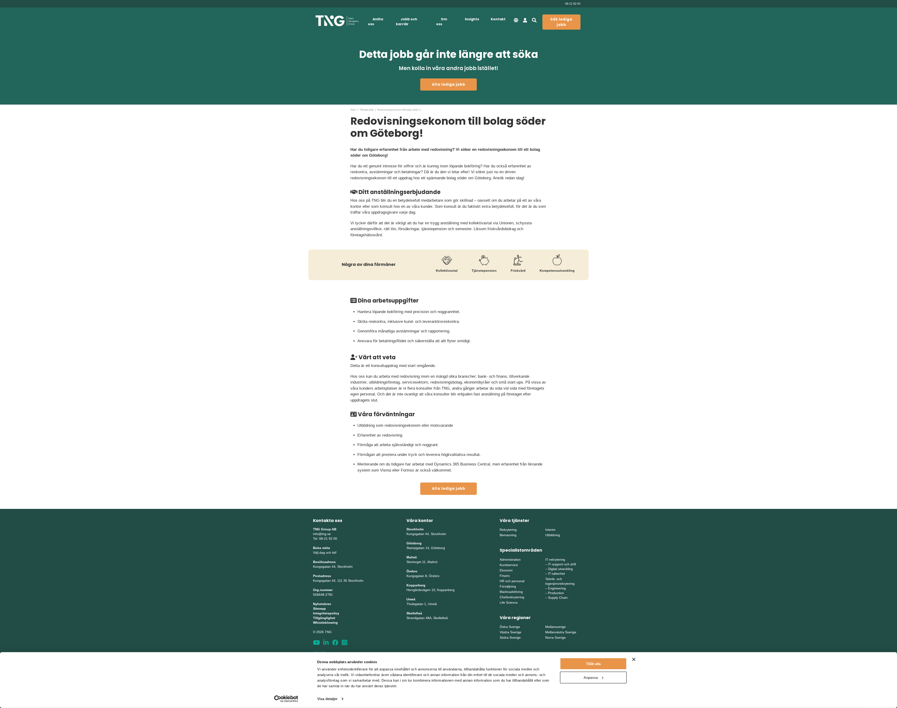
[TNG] (337, 20)
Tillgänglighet (324, 618)
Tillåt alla (593, 664)
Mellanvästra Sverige (560, 632)
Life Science (509, 602)
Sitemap (319, 608)
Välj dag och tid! (325, 552)
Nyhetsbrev (322, 604)
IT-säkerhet (556, 573)
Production (556, 593)
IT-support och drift (562, 564)
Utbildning (552, 535)
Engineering (557, 588)
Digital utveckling (560, 569)
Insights (472, 19)
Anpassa (591, 677)
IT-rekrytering (555, 559)
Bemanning (508, 535)
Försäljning (508, 586)
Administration (510, 559)
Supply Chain (558, 597)
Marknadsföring (511, 592)
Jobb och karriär (406, 21)
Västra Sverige (510, 632)
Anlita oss (375, 21)
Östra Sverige (510, 627)
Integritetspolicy (326, 613)
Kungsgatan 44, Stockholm (333, 566)
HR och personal (512, 581)
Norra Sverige (555, 637)
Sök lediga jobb (561, 22)
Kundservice (509, 565)
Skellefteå (414, 613)
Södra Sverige (510, 637)
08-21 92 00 (572, 3)
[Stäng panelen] (633, 659)
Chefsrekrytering (512, 597)
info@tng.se (322, 534)
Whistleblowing (325, 622)
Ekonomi (506, 570)
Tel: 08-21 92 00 (325, 538)
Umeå (410, 599)
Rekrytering (508, 530)
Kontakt (498, 19)
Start (353, 109)
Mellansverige (555, 627)
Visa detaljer (327, 699)
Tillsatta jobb (367, 109)
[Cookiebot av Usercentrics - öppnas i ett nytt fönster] (286, 698)
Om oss (441, 21)
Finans (505, 576)
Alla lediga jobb (448, 84)
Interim (550, 530)
